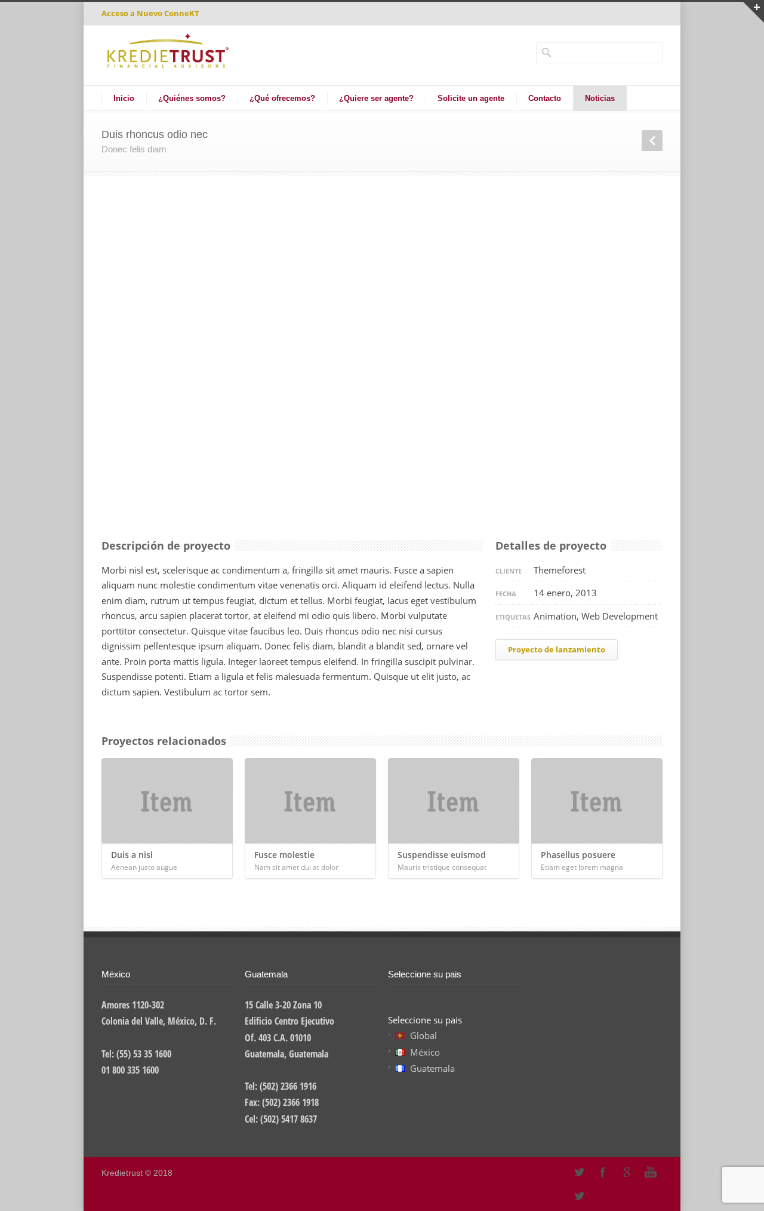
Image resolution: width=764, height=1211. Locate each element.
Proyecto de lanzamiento (556, 649)
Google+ (627, 1172)
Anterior (652, 140)
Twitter (579, 1196)
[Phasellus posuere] (597, 801)
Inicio (123, 98)
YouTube (651, 1172)
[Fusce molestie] (310, 801)
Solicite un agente (471, 98)
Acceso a (150, 13)
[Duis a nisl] (167, 801)
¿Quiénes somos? (192, 98)
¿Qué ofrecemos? (282, 98)
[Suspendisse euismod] (453, 801)
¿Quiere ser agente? (376, 98)
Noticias (600, 98)
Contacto (544, 98)
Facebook (603, 1172)
